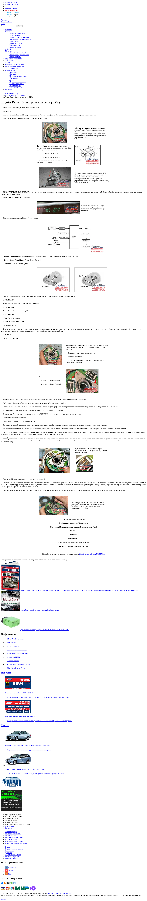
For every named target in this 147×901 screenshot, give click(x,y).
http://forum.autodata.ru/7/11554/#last (92, 554)
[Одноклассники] (5, 883)
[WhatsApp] (11, 883)
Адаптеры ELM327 (16, 41)
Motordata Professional (17, 33)
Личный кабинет (11, 8)
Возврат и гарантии (16, 84)
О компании (14, 72)
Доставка (12, 80)
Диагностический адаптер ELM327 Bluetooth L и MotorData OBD (45, 630)
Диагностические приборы (19, 37)
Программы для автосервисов (20, 39)
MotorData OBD (15, 35)
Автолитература (15, 47)
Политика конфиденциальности (59, 893)
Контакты (8, 828)
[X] (8, 883)
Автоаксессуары (11, 839)
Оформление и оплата (17, 82)
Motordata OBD (10, 836)
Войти (9, 12)
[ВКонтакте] (2, 883)
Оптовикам (13, 78)
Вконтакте (12, 867)
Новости (12, 74)
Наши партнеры (15, 86)
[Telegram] (14, 883)
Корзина (9, 14)
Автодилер (13, 68)
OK (9, 874)
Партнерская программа (18, 76)
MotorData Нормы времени (19, 55)
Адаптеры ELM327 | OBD (14, 841)
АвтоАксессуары (15, 43)
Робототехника (15, 45)
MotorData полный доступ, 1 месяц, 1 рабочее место (40, 610)
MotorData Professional (17, 53)
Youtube (11, 870)
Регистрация (16, 12)
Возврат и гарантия (12, 857)
